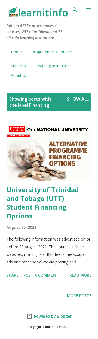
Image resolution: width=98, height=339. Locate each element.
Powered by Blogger (52, 316)
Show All (78, 99)
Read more (80, 275)
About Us (19, 75)
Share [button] (13, 275)
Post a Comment (41, 275)
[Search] (75, 10)
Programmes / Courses (52, 51)
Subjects (18, 65)
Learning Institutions (54, 65)
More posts (79, 295)
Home (16, 51)
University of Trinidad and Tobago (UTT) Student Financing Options (43, 202)
